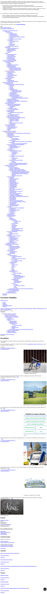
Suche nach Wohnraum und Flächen (16, 160)
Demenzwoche (12, 236)
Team (15, 286)
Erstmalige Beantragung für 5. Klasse (18, 258)
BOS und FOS (14, 261)
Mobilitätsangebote (13, 262)
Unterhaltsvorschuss (13, 202)
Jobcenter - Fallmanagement (15, 168)
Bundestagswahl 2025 (11, 65)
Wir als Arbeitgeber (10, 55)
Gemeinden (9, 63)
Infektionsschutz (13, 208)
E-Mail (1, 524)
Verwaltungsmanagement (9, 71)
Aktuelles (11, 107)
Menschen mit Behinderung (12, 231)
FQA (11, 217)
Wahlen (11, 148)
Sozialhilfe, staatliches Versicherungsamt (17, 169)
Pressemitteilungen (10, 80)
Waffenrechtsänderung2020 (17, 96)
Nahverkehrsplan (17, 275)
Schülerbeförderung (13, 255)
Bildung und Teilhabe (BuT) (17, 175)
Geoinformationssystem (11, 102)
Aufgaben (16, 284)
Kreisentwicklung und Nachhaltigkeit (12, 244)
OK (1, 26)
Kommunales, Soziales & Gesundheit (9, 131)
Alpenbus (13, 266)
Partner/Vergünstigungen (14, 40)
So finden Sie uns (17, 221)
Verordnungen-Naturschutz (14, 114)
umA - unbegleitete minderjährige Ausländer (18, 201)
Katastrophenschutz (13, 93)
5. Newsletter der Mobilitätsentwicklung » (8, 348)
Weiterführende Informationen (17, 228)
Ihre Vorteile (12, 45)
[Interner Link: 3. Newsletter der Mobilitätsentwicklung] (35, 434)
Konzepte (13, 274)
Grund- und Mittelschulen (14, 290)
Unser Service (14, 220)
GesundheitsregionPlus (11, 215)
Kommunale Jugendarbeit (14, 194)
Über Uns (13, 224)
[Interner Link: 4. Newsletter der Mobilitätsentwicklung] (35, 403)
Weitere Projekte (17, 282)
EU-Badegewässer (13, 210)
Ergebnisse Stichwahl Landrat (15, 67)
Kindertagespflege (13, 192)
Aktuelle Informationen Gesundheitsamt (17, 207)
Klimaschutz (9, 245)
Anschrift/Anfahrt (3, 534)
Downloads (14, 226)
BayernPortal (9, 51)
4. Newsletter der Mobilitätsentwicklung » (8, 379)
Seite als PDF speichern (4, 334)
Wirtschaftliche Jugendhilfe (14, 204)
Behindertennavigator (11, 243)
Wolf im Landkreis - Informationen (13, 116)
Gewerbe (11, 87)
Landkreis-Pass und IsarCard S (13, 46)
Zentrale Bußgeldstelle (14, 147)
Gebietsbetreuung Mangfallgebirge (13, 105)
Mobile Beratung (13, 197)
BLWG (11, 232)
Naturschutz (9, 113)
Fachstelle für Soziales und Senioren (13, 235)
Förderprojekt (12, 190)
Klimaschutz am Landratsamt (15, 247)
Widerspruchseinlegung (11, 50)
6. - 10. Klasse (14, 259)
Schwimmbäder (12, 212)
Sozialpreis (12, 240)
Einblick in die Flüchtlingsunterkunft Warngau (18, 164)
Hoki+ (13, 265)
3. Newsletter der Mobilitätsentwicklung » (8, 410)
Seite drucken (11, 334)
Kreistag (8, 62)
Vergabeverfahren (10, 74)
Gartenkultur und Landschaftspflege (13, 104)
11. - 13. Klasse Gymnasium (17, 260)
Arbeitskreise (9, 234)
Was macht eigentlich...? (11, 59)
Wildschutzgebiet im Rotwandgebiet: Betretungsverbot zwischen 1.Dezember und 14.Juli (14, 588)
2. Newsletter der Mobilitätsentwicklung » (8, 440)
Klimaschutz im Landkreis (14, 246)
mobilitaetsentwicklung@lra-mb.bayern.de (35, 344)
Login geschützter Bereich (12, 75)
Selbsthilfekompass (13, 238)
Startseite (4, 302)
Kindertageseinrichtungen (14, 182)
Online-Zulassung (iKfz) (14, 35)
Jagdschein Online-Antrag (16, 91)
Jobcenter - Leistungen (14, 167)
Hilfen (13, 154)
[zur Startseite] (5, 27)
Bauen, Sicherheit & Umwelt (8, 82)
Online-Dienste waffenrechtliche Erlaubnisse (20, 97)
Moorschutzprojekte (11, 110)
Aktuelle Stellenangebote (11, 54)
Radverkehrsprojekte (18, 281)
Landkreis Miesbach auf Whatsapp (6, 546)
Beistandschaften (13, 179)
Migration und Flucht (11, 149)
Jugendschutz (12, 188)
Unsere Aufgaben (15, 223)
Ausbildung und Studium (4, 581)
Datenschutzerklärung (20, 24)
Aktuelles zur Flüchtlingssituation (16, 150)
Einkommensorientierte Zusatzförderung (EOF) (20, 171)
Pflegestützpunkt (13, 219)
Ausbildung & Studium (11, 56)
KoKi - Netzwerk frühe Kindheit (15, 189)
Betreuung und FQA (11, 216)
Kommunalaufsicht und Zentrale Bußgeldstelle (15, 144)
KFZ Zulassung (12, 140)
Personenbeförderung (16, 139)
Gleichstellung (10, 76)
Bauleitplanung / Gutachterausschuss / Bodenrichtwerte (17, 101)
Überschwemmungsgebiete (12, 126)
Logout (8, 52)
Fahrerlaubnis (12, 142)
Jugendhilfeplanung (13, 187)
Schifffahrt (9, 129)
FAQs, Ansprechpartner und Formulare (17, 155)
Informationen (7, 47)
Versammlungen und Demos (15, 94)
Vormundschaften (13, 203)
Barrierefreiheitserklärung (7, 305)
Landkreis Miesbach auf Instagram (6, 545)
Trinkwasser (12, 211)
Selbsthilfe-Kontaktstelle (14, 237)
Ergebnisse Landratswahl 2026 (15, 68)
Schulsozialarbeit (13, 199)
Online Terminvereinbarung (5, 532)
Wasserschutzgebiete (11, 125)
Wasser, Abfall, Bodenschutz (10, 124)
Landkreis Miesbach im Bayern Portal (7, 542)
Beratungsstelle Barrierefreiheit (17, 230)
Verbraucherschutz (10, 135)
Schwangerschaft (10, 214)
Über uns (13, 283)
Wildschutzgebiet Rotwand (12, 115)
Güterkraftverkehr (15, 138)
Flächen (13, 161)
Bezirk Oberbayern (15, 229)
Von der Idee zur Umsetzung (19, 285)
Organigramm (9, 73)
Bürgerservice (7, 31)
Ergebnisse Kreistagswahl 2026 (15, 69)
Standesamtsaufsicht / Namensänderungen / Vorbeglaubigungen (18, 133)
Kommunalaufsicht (13, 145)
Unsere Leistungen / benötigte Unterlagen (17, 36)
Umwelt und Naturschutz (9, 103)
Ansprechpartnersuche (11, 72)
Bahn (13, 268)
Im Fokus (13, 272)
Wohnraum (14, 162)
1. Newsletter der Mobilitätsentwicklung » (8, 469)
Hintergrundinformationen (14, 118)
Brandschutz (12, 85)
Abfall (8, 130)
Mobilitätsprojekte (15, 279)
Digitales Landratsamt (11, 49)
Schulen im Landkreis (11, 291)
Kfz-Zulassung (10, 32)
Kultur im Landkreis (11, 77)
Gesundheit (9, 206)
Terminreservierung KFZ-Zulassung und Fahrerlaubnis (22, 141)
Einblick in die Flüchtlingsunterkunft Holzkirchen (19, 163)
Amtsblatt (9, 79)
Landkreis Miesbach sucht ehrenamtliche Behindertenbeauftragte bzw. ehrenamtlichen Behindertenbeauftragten (18, 566)
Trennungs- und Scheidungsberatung (16, 200)
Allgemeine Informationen (16, 256)
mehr (18, 376)
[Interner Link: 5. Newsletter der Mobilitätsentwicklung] (35, 372)
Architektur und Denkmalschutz (13, 100)
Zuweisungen (14, 151)
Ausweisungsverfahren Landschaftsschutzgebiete (16, 117)
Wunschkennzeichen (13, 34)
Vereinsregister (12, 253)
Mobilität (9, 254)
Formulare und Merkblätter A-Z (13, 48)
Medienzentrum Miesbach (12, 292)
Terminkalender (12, 252)
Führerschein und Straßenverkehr (13, 136)
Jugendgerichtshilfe (13, 186)
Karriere (6, 53)
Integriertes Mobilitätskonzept (19, 276)
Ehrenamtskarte (10, 39)
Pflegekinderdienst (13, 198)
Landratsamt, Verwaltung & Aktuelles (9, 60)
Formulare (11, 37)
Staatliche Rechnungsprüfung (15, 146)
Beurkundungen (12, 180)
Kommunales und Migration (10, 132)
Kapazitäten (14, 153)
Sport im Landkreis (10, 250)
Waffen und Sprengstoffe (14, 95)
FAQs (11, 121)
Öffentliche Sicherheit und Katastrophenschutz (15, 84)
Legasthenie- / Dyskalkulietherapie (16, 195)
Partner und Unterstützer (14, 109)
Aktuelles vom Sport (13, 251)
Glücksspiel (12, 88)
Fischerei (11, 86)
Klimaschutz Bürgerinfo (14, 248)
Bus (12, 267)
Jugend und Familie (10, 176)
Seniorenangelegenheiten (14, 239)
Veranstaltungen (12, 106)
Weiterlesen (2, 557)
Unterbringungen (15, 152)
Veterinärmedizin (10, 134)
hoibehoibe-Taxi (15, 264)
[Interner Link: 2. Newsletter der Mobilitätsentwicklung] (35, 464)
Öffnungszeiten (3, 531)
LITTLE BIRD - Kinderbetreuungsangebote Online (19, 196)
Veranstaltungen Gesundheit (15, 209)
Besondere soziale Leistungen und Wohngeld (18, 170)
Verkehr (11, 137)
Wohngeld (14, 174)
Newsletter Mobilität (18, 273)
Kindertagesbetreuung (14, 205)
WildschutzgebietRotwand (16, 90)
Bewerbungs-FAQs (10, 57)
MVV (13, 263)
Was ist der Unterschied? (18, 277)
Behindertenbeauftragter (14, 233)
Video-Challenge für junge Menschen (6, 559)
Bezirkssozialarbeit (13, 181)
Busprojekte (16, 280)
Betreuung (11, 218)
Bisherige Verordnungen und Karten (16, 122)
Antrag (11, 43)
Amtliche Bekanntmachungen (12, 81)
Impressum (5, 294)
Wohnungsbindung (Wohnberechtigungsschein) (20, 172)
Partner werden (12, 44)
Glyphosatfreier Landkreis (12, 108)
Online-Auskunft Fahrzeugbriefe (15, 38)
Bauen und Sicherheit (9, 83)
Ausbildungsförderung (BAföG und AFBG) (20, 173)
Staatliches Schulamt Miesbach (13, 289)
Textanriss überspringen (4, 349)
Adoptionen (12, 177)
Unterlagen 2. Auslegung (14, 120)
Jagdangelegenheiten (13, 89)
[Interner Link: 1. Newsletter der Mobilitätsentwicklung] (35, 494)
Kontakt (15, 222)
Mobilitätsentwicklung (41, 308)
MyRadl (13, 269)
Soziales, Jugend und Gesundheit (11, 165)
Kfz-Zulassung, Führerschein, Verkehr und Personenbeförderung (21, 288)
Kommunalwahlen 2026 (11, 66)
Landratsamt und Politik (9, 61)
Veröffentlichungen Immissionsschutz (16, 112)
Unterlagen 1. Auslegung (14, 119)
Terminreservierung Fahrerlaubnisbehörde (19, 143)
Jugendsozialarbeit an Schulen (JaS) (16, 191)
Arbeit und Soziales (10, 166)
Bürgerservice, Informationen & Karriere (10, 30)
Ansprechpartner (15, 158)
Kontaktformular (8, 524)
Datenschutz (5, 293)
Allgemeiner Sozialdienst (14, 178)
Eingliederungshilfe (13, 183)
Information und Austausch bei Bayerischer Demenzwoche (9, 553)
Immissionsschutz (10, 111)
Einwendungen (12, 123)
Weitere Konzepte (17, 278)
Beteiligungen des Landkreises (12, 64)
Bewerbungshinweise (11, 58)
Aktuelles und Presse (9, 78)
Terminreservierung (13, 33)
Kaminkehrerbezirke (13, 92)
